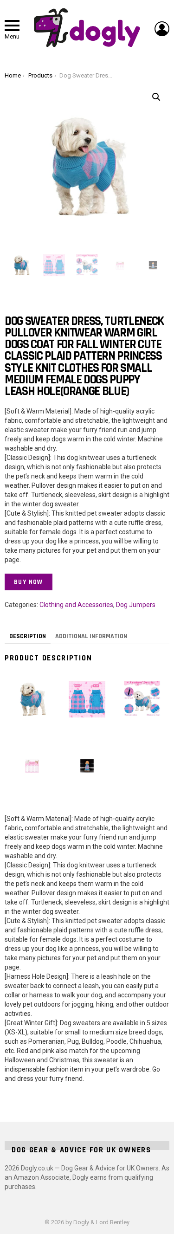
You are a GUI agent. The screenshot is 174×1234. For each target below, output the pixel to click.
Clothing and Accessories (76, 604)
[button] (156, 97)
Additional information (91, 636)
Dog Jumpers (135, 604)
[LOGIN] (162, 28)
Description (27, 636)
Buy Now (28, 582)
